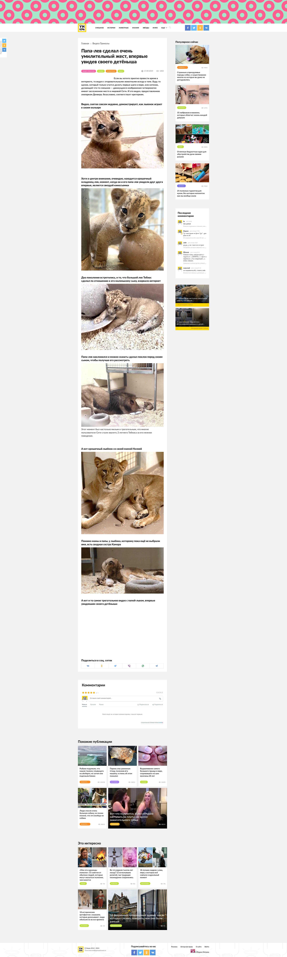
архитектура (116, 925)
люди (83, 883)
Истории (111, 28)
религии (114, 883)
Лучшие (93, 704)
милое (100, 71)
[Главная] (82, 28)
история (84, 925)
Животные (123, 28)
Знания (135, 28)
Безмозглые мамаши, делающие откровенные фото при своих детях (205, 273)
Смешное (99, 28)
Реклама (174, 947)
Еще (163, 28)
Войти (207, 947)
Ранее (101, 704)
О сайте (198, 947)
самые (143, 782)
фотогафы (145, 883)
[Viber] (129, 665)
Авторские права (186, 947)
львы (121, 71)
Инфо (155, 28)
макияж (182, 107)
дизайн (181, 186)
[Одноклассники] (4, 45)
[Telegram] (156, 665)
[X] (4, 41)
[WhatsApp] (143, 665)
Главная (85, 43)
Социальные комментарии (152, 722)
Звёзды (146, 28)
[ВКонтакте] (4, 50)
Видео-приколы (100, 43)
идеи (180, 146)
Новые (84, 704)
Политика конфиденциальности (95, 950)
